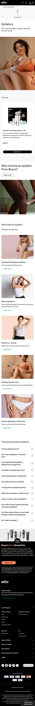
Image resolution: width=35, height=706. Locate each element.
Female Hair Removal (9, 7)
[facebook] (13, 665)
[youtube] (6, 665)
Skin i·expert (22, 633)
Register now (9, 563)
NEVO (2, 614)
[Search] (23, 3)
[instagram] (2, 665)
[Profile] (26, 3)
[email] (10, 665)
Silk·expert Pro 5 (22, 636)
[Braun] (3, 2)
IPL (19, 631)
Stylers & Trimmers (24, 612)
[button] (33, 608)
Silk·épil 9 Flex (4, 633)
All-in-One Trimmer (23, 614)
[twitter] (17, 665)
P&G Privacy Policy (24, 572)
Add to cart (17, 152)
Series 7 (3, 622)
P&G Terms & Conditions (12, 572)
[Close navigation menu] (33, 2)
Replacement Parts (6, 624)
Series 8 (3, 619)
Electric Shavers (6, 612)
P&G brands (7, 568)
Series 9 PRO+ (4, 617)
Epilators (4, 631)
